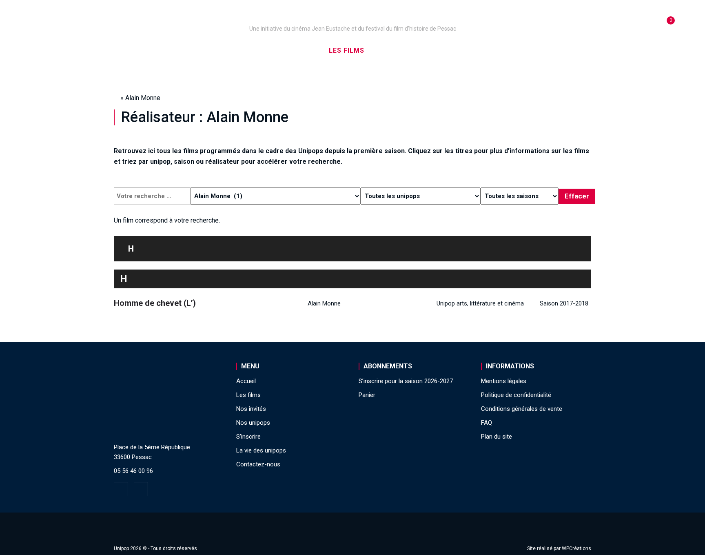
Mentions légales (503, 381)
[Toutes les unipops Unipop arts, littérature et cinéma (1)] (421, 196)
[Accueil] (352, 17)
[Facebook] (121, 489)
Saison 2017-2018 (564, 303)
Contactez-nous (258, 464)
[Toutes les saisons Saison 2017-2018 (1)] (520, 196)
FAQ (486, 422)
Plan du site (496, 436)
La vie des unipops (523, 50)
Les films (346, 50)
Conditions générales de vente (521, 408)
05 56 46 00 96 (133, 471)
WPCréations (576, 548)
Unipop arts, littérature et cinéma (480, 303)
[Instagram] (141, 489)
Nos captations (284, 50)
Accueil (162, 50)
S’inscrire (455, 50)
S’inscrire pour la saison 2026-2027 (406, 381)
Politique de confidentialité (516, 395)
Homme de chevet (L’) (155, 303)
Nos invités (400, 50)
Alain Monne (324, 303)
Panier (367, 395)
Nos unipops (215, 50)
